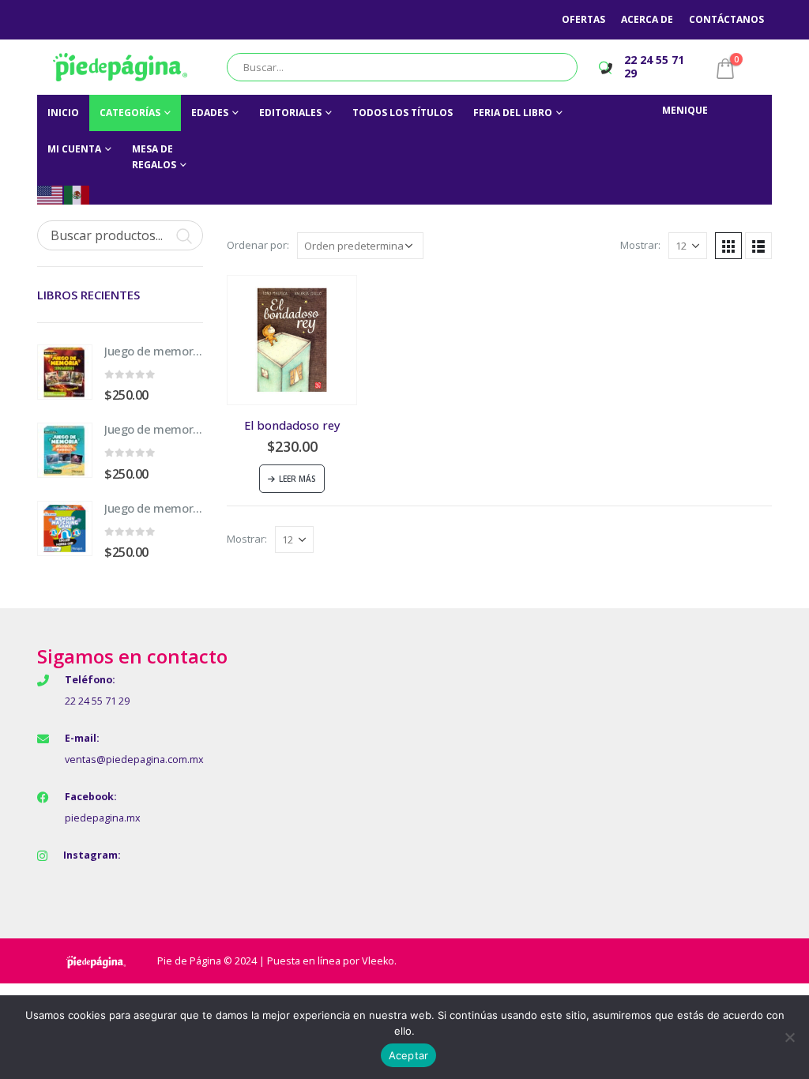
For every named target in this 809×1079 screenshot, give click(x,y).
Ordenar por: (258, 245)
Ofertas (583, 19)
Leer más (297, 478)
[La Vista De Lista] (758, 245)
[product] (292, 340)
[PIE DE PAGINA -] (120, 67)
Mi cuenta (74, 149)
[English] (50, 193)
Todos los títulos (402, 112)
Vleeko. (379, 961)
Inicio (63, 112)
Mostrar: (640, 245)
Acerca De (647, 19)
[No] (789, 1037)
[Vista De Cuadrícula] (728, 245)
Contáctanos (726, 19)
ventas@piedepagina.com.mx (134, 759)
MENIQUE (685, 110)
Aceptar (409, 1055)
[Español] (77, 193)
